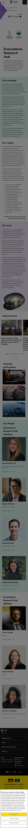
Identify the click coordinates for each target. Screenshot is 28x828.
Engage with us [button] (6, 738)
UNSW (3, 7)
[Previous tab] (11, 357)
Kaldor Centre (13, 7)
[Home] (14, 2)
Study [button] (3, 742)
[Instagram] (14, 16)
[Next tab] (16, 357)
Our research (5, 9)
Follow (20, 14)
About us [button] (4, 751)
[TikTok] (17, 16)
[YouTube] (20, 16)
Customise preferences (14, 822)
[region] (14, 808)
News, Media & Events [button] (9, 747)
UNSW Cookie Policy (16, 810)
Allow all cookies (14, 814)
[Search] (25, 2)
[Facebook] (12, 16)
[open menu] (3, 2)
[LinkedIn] (9, 16)
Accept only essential (14, 818)
